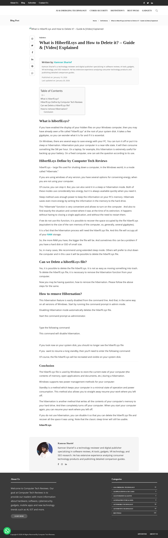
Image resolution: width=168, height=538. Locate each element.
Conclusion (48, 112)
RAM (49, 234)
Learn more (19, 516)
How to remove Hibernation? (54, 109)
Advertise (32, 3)
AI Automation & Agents (134, 496)
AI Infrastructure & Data (134, 500)
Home (95, 21)
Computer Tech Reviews (46, 534)
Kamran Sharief (63, 62)
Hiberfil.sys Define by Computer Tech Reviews (62, 102)
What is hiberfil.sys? (50, 98)
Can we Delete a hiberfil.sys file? (55, 105)
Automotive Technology (134, 508)
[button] (7, 531)
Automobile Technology (134, 504)
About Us (14, 3)
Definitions (104, 21)
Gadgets (147, 11)
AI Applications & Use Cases (134, 491)
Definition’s (117, 11)
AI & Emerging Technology (71, 11)
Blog (23, 3)
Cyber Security (99, 11)
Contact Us (43, 3)
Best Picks (133, 11)
